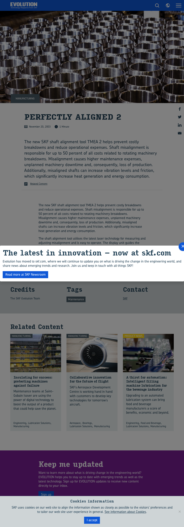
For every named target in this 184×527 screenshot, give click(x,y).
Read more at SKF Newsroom (25, 274)
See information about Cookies (125, 512)
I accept (92, 520)
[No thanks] (179, 511)
